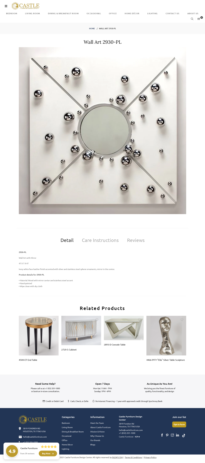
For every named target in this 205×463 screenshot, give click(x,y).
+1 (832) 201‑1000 (127, 433)
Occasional (66, 436)
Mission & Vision (97, 431)
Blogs (92, 444)
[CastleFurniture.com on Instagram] (172, 435)
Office (64, 440)
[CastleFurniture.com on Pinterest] (167, 435)
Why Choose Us (97, 436)
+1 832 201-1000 (52, 388)
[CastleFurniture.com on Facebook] (162, 435)
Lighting (65, 449)
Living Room (67, 427)
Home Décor (67, 444)
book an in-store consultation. (46, 391)
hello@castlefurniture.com (35, 436)
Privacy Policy (150, 457)
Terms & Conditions (133, 457)
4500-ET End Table (28, 359)
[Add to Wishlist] (54, 320)
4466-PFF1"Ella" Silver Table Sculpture (165, 359)
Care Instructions (100, 240)
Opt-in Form (179, 424)
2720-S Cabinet (69, 349)
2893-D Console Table (115, 344)
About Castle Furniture (100, 427)
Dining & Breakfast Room (73, 431)
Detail (67, 240)
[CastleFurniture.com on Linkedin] (177, 435)
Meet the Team (97, 423)
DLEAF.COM (117, 457)
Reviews (136, 240)
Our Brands (95, 440)
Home (92, 28)
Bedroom (66, 423)
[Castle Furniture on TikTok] (183, 435)
